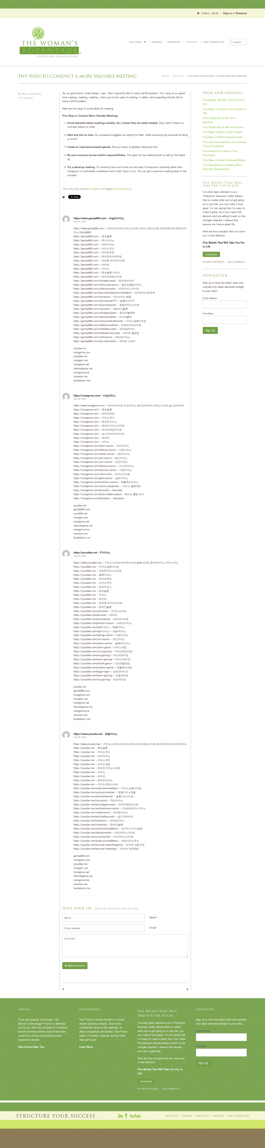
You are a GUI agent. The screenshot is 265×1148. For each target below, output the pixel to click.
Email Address (210, 298)
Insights (191, 42)
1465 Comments (236, 261)
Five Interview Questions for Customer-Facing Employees (225, 144)
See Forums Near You (31, 1047)
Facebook (126, 1115)
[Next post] (187, 989)
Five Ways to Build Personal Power (222, 137)
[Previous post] (63, 989)
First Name (208, 313)
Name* (153, 917)
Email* (153, 927)
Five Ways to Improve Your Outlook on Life (224, 111)
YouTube (135, 1115)
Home (165, 76)
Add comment (76, 965)
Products (173, 42)
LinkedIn (120, 1115)
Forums (157, 42)
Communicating (122, 188)
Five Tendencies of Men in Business (223, 127)
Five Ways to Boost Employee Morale (224, 160)
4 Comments (25, 97)
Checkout (241, 13)
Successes (135, 42)
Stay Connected (213, 42)
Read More (211, 254)
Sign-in (227, 13)
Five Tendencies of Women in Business (219, 120)
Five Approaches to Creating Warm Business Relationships (222, 167)
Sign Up (210, 330)
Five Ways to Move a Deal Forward (222, 132)
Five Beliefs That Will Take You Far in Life (224, 102)
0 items (210, 13)
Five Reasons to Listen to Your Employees (220, 153)
